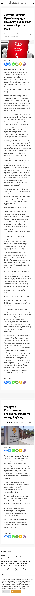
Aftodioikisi (9, 34)
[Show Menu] (2, 3)
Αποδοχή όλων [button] (15, 591)
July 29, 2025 (19, 34)
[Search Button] (33, 3)
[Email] (17, 64)
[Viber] (24, 64)
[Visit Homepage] (17, 3)
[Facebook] (6, 64)
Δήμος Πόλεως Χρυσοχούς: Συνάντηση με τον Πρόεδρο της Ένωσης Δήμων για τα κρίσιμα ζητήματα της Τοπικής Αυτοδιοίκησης (15, 563)
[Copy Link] (20, 64)
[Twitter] (9, 64)
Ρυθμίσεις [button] (6, 591)
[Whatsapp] (13, 64)
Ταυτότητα (4, 574)
